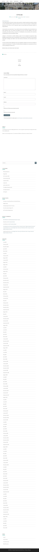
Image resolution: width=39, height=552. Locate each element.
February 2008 (5, 386)
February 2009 (5, 361)
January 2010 (5, 338)
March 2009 (5, 359)
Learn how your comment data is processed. (24, 117)
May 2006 (4, 426)
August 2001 (5, 516)
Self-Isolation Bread (11, 221)
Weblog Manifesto (5, 20)
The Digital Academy (6, 187)
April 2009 (5, 356)
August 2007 (5, 397)
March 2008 (5, 383)
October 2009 (5, 343)
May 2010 (4, 332)
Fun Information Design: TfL (8, 207)
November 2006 (6, 417)
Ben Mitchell (5, 219)
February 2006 (5, 433)
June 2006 (5, 424)
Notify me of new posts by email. (9, 112)
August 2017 (5, 262)
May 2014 (4, 273)
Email (5, 97)
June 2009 (5, 352)
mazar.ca (3, 1)
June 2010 (5, 329)
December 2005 (6, 437)
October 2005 (5, 442)
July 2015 (4, 266)
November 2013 (6, 282)
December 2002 (6, 485)
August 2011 (5, 311)
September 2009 (6, 345)
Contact (21, 1)
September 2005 (6, 444)
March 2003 (5, 478)
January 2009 (5, 363)
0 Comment (27, 16)
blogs (4, 173)
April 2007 (5, 406)
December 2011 (6, 305)
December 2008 (6, 365)
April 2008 (5, 381)
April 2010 (5, 334)
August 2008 (5, 374)
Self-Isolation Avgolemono (8, 210)
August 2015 (5, 264)
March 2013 (5, 293)
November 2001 (6, 509)
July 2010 (4, 327)
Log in (4, 537)
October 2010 (5, 320)
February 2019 (5, 255)
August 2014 (5, 271)
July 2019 (4, 253)
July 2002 (4, 494)
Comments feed (6, 541)
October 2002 (5, 489)
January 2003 (5, 482)
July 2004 (4, 467)
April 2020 (5, 248)
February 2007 (5, 410)
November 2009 (6, 341)
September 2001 (6, 514)
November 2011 (6, 307)
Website (5, 102)
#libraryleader (5, 171)
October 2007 (5, 392)
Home (7, 1)
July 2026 (4, 242)
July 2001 (4, 518)
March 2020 (5, 251)
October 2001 (5, 512)
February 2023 (5, 244)
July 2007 (4, 399)
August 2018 (5, 257)
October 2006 (5, 419)
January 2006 (5, 435)
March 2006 (5, 431)
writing (11, 1)
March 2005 (5, 458)
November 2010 (6, 318)
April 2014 (5, 275)
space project (5, 185)
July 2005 (4, 449)
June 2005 (5, 451)
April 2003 (5, 476)
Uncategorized (5, 189)
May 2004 (4, 469)
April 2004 (5, 471)
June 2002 (5, 496)
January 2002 (5, 505)
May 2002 (4, 498)
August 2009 (5, 347)
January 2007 (5, 413)
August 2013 (5, 289)
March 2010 (5, 336)
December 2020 (6, 246)
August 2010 (5, 325)
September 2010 (6, 323)
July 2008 (4, 377)
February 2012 (5, 302)
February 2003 (5, 480)
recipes (4, 182)
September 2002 (6, 491)
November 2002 (6, 487)
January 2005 (5, 462)
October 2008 (5, 370)
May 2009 (4, 354)
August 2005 (5, 446)
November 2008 (6, 368)
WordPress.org (5, 543)
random (5, 54)
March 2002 (5, 503)
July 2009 (4, 350)
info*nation (5, 176)
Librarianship (16, 1)
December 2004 (6, 464)
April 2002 (5, 500)
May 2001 (4, 523)
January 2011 (5, 316)
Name (5, 92)
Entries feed (5, 539)
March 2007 (5, 408)
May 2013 (4, 291)
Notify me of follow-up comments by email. (11, 108)
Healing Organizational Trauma (8, 205)
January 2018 (5, 260)
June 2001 (5, 521)
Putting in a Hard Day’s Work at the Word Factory (11, 201)
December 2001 (6, 507)
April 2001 (5, 525)
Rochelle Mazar (20, 16)
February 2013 (5, 296)
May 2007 (4, 404)
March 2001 (5, 527)
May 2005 (4, 453)
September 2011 (6, 309)
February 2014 (5, 278)
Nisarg (29, 549)
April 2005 (5, 455)
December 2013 (6, 280)
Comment (6, 77)
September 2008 (6, 372)
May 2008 (4, 379)
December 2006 (6, 415)
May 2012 (4, 300)
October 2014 (5, 269)
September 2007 (6, 395)
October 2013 (5, 284)
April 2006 (5, 428)
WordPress (22, 549)
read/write (5, 180)
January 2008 (5, 388)
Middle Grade (5, 203)
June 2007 (5, 401)
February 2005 (5, 460)
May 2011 (4, 314)
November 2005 (6, 440)
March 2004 (5, 473)
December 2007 (6, 390)
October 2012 (5, 298)
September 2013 (6, 287)
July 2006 (4, 422)
